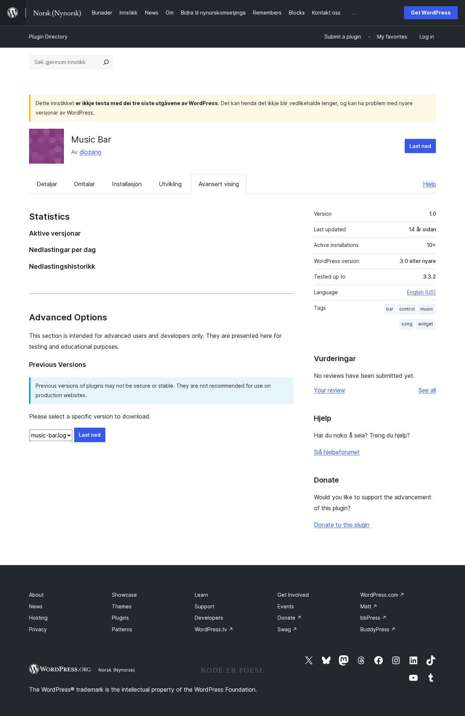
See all (427, 390)
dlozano (90, 152)
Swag (287, 629)
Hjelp (429, 184)
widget (425, 324)
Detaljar (47, 184)
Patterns (122, 629)
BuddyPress (378, 629)
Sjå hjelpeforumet (337, 452)
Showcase (124, 595)
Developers (209, 618)
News (36, 606)
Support (204, 606)
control (407, 309)
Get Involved (293, 595)
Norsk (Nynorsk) (116, 670)
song (406, 324)
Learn (201, 595)
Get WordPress (431, 12)
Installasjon (127, 184)
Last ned (420, 146)
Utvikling (170, 184)
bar (389, 309)
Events (286, 606)
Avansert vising (219, 184)
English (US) (421, 292)
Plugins (120, 618)
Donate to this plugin (341, 524)
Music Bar (91, 139)
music (426, 309)
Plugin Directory (48, 36)
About (36, 595)
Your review (329, 390)
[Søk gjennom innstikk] (106, 62)
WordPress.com (382, 595)
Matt (368, 606)
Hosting (38, 618)
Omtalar (84, 184)
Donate (290, 618)
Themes (122, 606)
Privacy (38, 629)
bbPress (373, 618)
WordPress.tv (214, 629)
